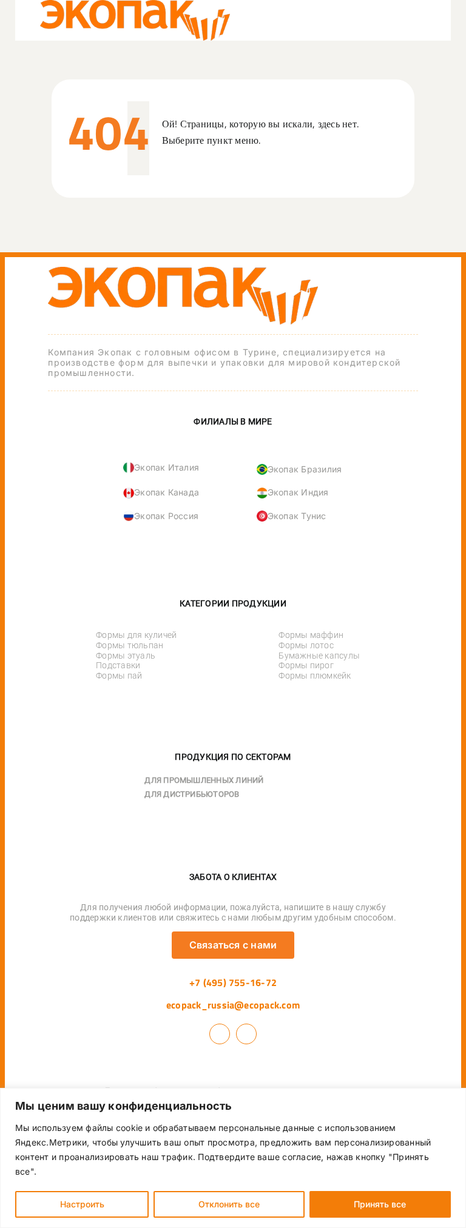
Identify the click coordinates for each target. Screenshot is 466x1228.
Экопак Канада (166, 492)
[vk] (219, 1034)
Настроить (82, 1204)
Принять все (380, 1204)
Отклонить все (229, 1204)
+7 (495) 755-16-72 (233, 982)
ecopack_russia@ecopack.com (233, 1005)
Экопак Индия (298, 492)
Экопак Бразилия (305, 469)
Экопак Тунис (297, 516)
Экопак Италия (166, 467)
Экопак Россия (166, 516)
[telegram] (246, 1034)
